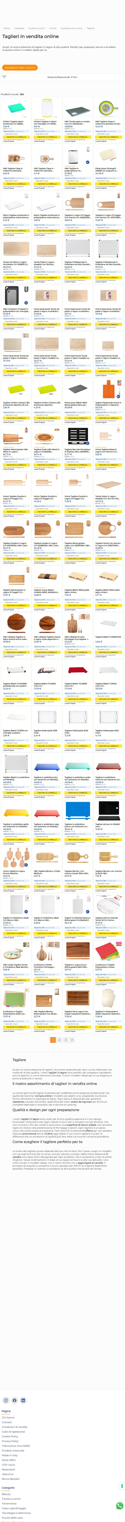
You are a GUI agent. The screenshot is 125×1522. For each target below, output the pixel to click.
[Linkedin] (23, 1400)
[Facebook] (14, 1400)
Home (6, 28)
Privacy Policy (10, 1441)
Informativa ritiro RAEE (16, 1445)
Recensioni (8, 1469)
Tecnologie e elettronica (16, 1513)
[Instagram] (6, 1400)
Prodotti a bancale (13, 1450)
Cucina (52, 28)
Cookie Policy (10, 1436)
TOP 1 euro (8, 1464)
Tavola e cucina (36, 28)
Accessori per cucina (71, 28)
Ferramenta (9, 1503)
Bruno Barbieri (11, 1478)
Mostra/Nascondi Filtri (62, 77)
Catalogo (19, 28)
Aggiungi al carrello (16, 137)
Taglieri (91, 28)
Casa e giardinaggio (14, 1508)
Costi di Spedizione (13, 1431)
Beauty (6, 1494)
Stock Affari (9, 1460)
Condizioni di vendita (15, 1427)
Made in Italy (10, 1455)
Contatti (7, 1422)
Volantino (7, 1474)
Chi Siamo (8, 1417)
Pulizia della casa (12, 1517)
